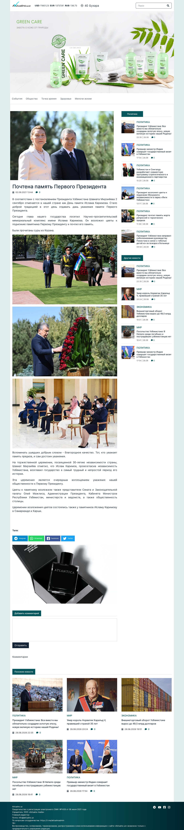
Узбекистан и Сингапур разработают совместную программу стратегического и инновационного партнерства (152, 173)
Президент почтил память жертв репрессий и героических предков (153, 218)
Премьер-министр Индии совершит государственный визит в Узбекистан (154, 151)
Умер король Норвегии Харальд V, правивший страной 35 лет (153, 294)
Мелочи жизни (83, 98)
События (17, 98)
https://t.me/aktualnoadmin (52, 820)
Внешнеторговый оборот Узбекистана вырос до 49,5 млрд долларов (154, 313)
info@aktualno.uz (26, 818)
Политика (143, 122)
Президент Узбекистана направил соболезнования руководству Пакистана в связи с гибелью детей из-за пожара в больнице (154, 239)
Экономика (144, 306)
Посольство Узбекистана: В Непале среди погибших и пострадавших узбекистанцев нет (154, 334)
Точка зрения (48, 98)
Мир (139, 289)
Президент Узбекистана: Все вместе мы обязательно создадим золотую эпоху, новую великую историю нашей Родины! (154, 130)
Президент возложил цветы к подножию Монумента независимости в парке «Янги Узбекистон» (152, 196)
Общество (32, 98)
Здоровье (65, 98)
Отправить (21, 645)
